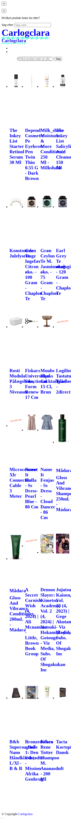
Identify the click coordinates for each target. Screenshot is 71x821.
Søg (58, 58)
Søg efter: (8, 24)
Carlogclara (25, 814)
